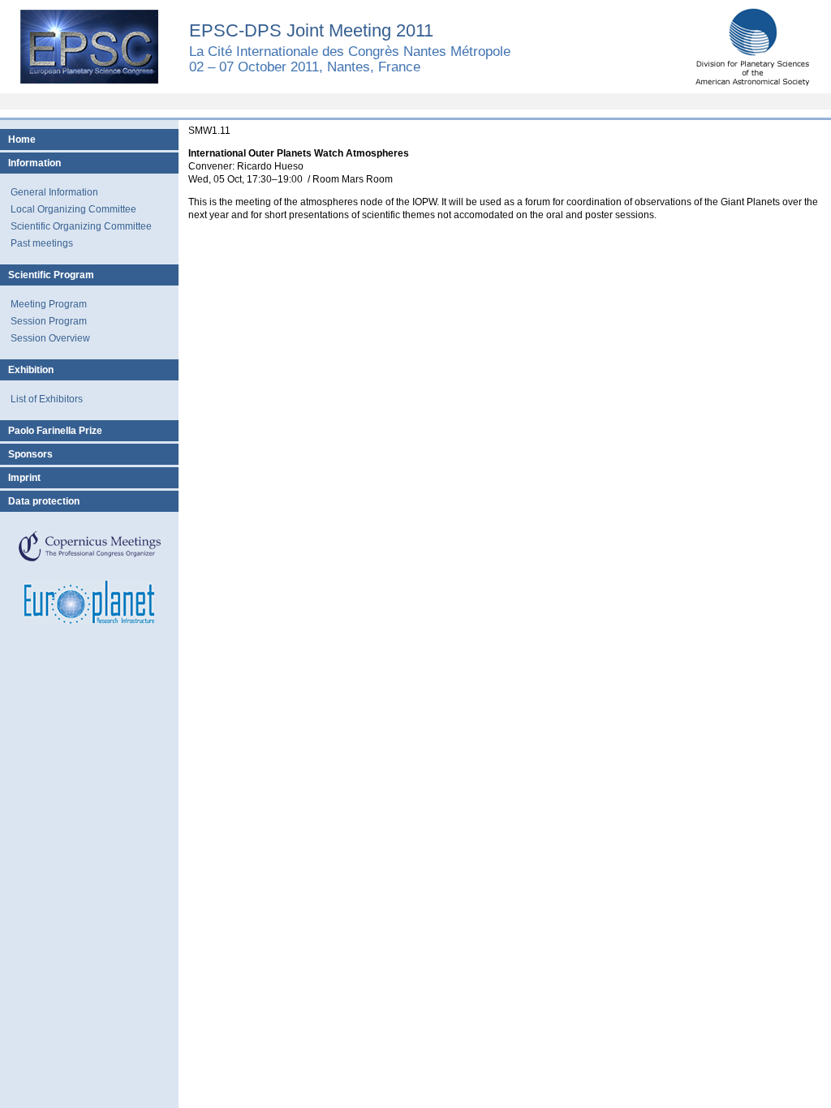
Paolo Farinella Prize (55, 430)
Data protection (44, 501)
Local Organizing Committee (73, 209)
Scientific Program (51, 275)
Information (34, 163)
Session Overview (50, 338)
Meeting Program (49, 304)
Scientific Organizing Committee (81, 226)
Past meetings (42, 243)
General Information (54, 192)
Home (22, 139)
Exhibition (31, 370)
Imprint (24, 477)
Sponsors (30, 454)
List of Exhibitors (47, 399)
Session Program (49, 321)
